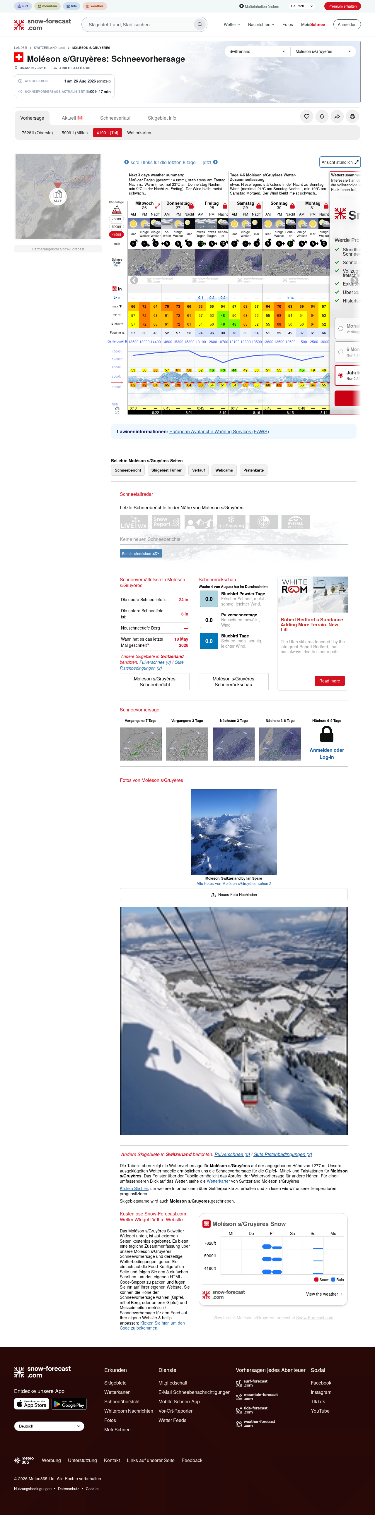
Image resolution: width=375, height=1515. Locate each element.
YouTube (320, 1410)
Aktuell (69, 117)
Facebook (321, 1382)
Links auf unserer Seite (151, 1460)
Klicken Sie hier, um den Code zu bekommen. (152, 1325)
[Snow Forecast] (40, 24)
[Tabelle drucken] (352, 116)
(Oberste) (37, 132)
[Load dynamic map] (58, 196)
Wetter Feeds (172, 1420)
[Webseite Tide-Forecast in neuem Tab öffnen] (71, 6)
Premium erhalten (342, 6)
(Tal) (107, 132)
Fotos (287, 24)
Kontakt (112, 1460)
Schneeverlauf (115, 117)
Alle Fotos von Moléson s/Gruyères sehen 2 (234, 883)
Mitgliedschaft (172, 1382)
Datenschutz (68, 1488)
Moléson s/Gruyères (91, 48)
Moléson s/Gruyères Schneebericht (154, 681)
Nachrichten (259, 24)
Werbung (51, 1460)
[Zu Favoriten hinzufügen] (306, 116)
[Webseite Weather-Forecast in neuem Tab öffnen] (95, 6)
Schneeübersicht (121, 1401)
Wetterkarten (139, 132)
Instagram (321, 1392)
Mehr (117, 265)
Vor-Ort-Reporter (175, 1410)
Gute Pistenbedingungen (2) (152, 665)
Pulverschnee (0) (155, 662)
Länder (20, 48)
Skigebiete (115, 1382)
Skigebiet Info (162, 117)
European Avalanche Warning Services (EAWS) (219, 431)
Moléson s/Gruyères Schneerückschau (233, 681)
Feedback (192, 1460)
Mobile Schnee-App (179, 1401)
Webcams (224, 470)
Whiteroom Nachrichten (128, 1410)
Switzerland (49, 48)
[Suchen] (200, 24)
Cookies (93, 1488)
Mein (313, 24)
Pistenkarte (253, 470)
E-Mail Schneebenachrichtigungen (194, 1392)
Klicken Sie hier (134, 1188)
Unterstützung (82, 1460)
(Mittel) (75, 132)
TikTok (318, 1401)
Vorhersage (32, 117)
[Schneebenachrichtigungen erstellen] (322, 116)
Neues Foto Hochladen (237, 894)
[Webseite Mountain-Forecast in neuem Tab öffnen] (47, 6)
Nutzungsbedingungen (33, 1488)
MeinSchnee (117, 1429)
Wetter (230, 24)
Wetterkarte (218, 1181)
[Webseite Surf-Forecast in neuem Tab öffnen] (23, 6)
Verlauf (198, 470)
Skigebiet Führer (166, 470)
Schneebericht (128, 470)
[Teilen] (337, 116)
